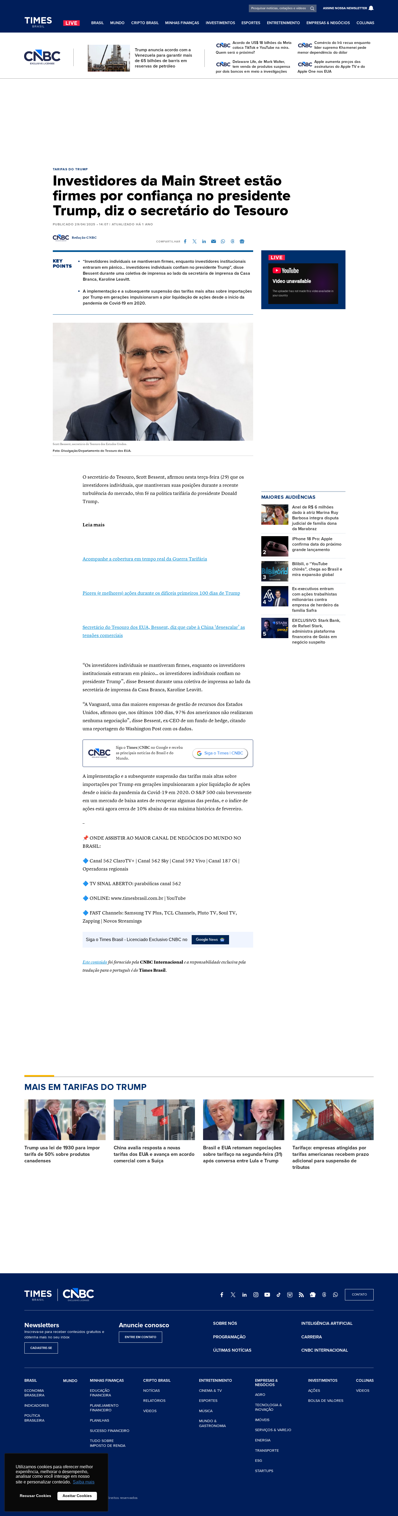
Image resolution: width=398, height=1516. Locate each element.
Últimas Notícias (232, 1350)
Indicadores (36, 1405)
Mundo (117, 23)
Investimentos (220, 23)
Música (206, 1411)
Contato (359, 1295)
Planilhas (99, 1420)
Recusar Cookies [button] (35, 1495)
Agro (260, 1394)
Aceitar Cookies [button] (77, 1495)
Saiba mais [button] (83, 1482)
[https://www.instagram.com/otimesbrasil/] (256, 1295)
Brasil (97, 23)
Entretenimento (283, 23)
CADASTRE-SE (41, 1348)
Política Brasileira (34, 1418)
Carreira (311, 1337)
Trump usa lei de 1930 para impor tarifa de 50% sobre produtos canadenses (62, 1154)
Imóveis (262, 1420)
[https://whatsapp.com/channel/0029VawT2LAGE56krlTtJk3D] (335, 1295)
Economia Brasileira (34, 1393)
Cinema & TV (210, 1390)
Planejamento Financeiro (104, 1408)
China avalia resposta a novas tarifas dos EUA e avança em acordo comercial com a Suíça (154, 1154)
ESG (258, 1460)
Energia (262, 1440)
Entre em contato (140, 1337)
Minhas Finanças (182, 23)
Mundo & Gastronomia (212, 1423)
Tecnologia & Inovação (268, 1407)
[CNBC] (42, 57)
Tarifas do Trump (70, 169)
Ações (314, 1390)
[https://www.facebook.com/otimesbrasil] (222, 1295)
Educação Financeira (100, 1393)
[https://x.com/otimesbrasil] (233, 1295)
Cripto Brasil (145, 23)
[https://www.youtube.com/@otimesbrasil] (267, 1295)
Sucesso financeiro (109, 1430)
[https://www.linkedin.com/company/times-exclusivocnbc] (244, 1295)
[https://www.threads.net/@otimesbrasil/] (324, 1295)
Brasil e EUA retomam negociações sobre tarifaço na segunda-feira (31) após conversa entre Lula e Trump (242, 1154)
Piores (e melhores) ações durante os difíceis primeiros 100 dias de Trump (161, 593)
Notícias (151, 1390)
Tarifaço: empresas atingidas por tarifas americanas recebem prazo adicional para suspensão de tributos (330, 1157)
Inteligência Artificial (327, 1323)
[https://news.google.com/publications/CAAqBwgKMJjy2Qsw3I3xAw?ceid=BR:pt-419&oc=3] (313, 1295)
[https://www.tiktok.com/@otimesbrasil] (279, 1295)
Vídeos (149, 1411)
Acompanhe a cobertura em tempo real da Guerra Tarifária (145, 559)
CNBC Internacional (324, 1350)
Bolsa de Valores (325, 1400)
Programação (229, 1337)
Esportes (251, 23)
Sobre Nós (225, 1323)
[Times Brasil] (38, 22)
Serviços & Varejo (273, 1430)
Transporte (267, 1450)
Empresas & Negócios (328, 23)
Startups (264, 1471)
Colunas (365, 23)
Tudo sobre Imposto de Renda (107, 1443)
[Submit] (312, 8)
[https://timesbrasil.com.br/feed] (301, 1295)
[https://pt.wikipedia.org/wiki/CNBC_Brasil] (290, 1295)
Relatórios (154, 1400)
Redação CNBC (84, 237)
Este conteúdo (95, 962)
